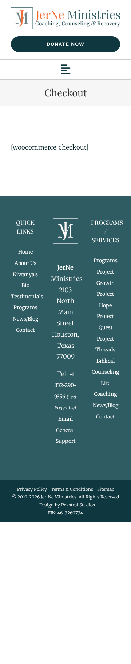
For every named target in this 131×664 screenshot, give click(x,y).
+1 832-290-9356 (65, 385)
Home (25, 251)
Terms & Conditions (72, 489)
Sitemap (105, 489)
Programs (25, 307)
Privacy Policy (32, 489)
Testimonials (27, 296)
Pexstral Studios (78, 505)
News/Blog (25, 318)
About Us (25, 263)
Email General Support (65, 430)
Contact (25, 330)
